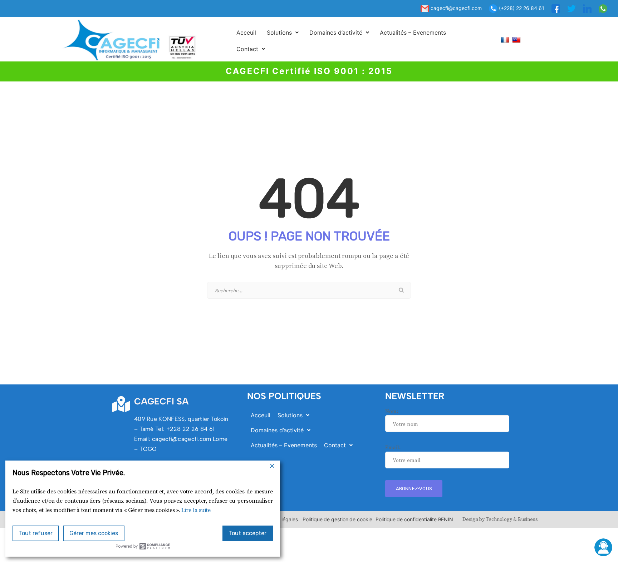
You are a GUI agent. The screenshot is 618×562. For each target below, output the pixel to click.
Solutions (279, 32)
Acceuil (246, 32)
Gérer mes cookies (93, 533)
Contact (247, 49)
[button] (282, 32)
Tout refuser (36, 533)
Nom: (391, 411)
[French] (506, 39)
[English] (517, 39)
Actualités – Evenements (413, 32)
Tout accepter (247, 533)
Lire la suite (196, 510)
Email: (392, 447)
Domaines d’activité (335, 32)
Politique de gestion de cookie (337, 519)
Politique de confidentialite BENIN (414, 519)
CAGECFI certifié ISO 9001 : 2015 (309, 71)
